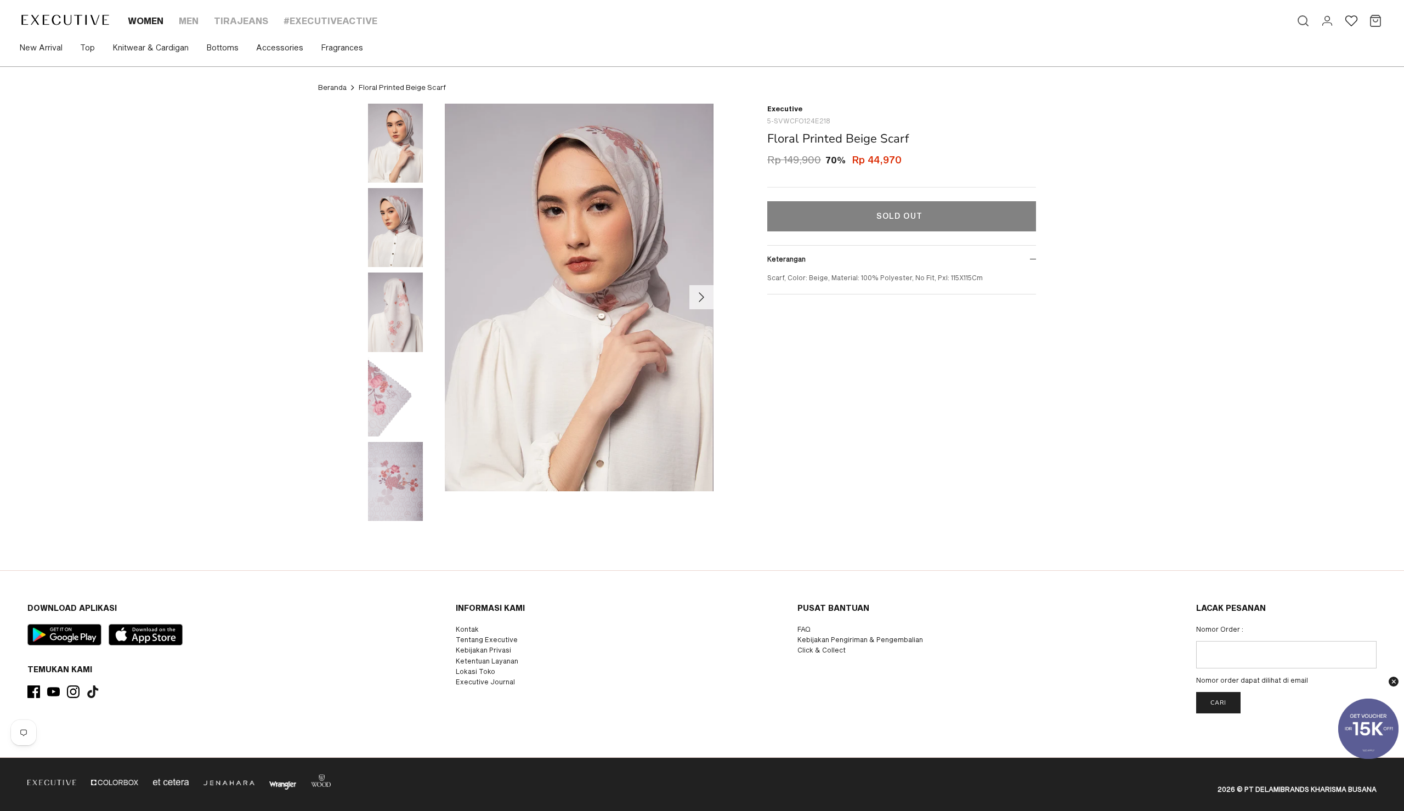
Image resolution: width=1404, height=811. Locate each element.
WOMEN (145, 20)
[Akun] (1327, 20)
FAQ (804, 629)
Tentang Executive (487, 639)
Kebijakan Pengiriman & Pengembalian (860, 639)
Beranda (332, 87)
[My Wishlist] (1351, 20)
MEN (189, 20)
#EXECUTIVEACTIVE (330, 20)
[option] (579, 297)
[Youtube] (53, 691)
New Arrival (41, 47)
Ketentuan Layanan (487, 661)
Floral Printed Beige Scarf (402, 87)
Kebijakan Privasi (483, 650)
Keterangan (786, 259)
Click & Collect (821, 650)
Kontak (467, 629)
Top (87, 47)
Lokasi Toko (475, 671)
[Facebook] (33, 691)
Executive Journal (485, 681)
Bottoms (222, 47)
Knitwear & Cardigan (150, 47)
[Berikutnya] (701, 297)
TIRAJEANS (241, 20)
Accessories (279, 47)
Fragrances (342, 47)
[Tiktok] (93, 691)
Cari (1218, 703)
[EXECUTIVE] (64, 20)
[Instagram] (73, 691)
